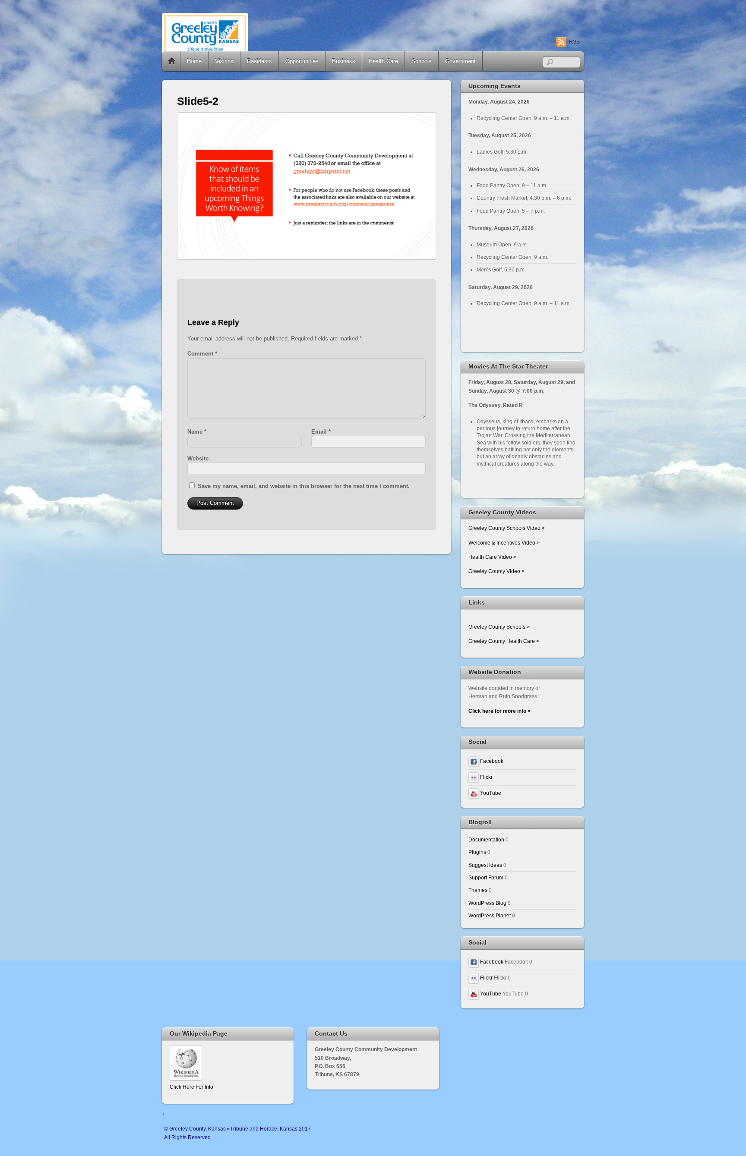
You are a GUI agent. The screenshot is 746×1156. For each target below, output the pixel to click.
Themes (477, 890)
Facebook (491, 761)
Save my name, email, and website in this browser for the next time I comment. (304, 486)
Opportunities (302, 61)
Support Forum (485, 877)
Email (321, 431)
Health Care (383, 61)
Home (172, 61)
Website (198, 458)
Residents (259, 61)
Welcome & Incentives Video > (504, 542)
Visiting (224, 61)
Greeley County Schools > (499, 627)
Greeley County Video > (496, 571)
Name (196, 431)
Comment (202, 353)
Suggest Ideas (485, 865)
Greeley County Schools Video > (506, 528)
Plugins (477, 852)
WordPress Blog (487, 903)
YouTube (490, 793)
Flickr (486, 777)
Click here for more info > (499, 711)
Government (460, 61)
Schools (421, 61)
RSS (574, 42)
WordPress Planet (489, 915)
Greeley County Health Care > (503, 641)
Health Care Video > (492, 557)
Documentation (486, 839)
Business (343, 61)
